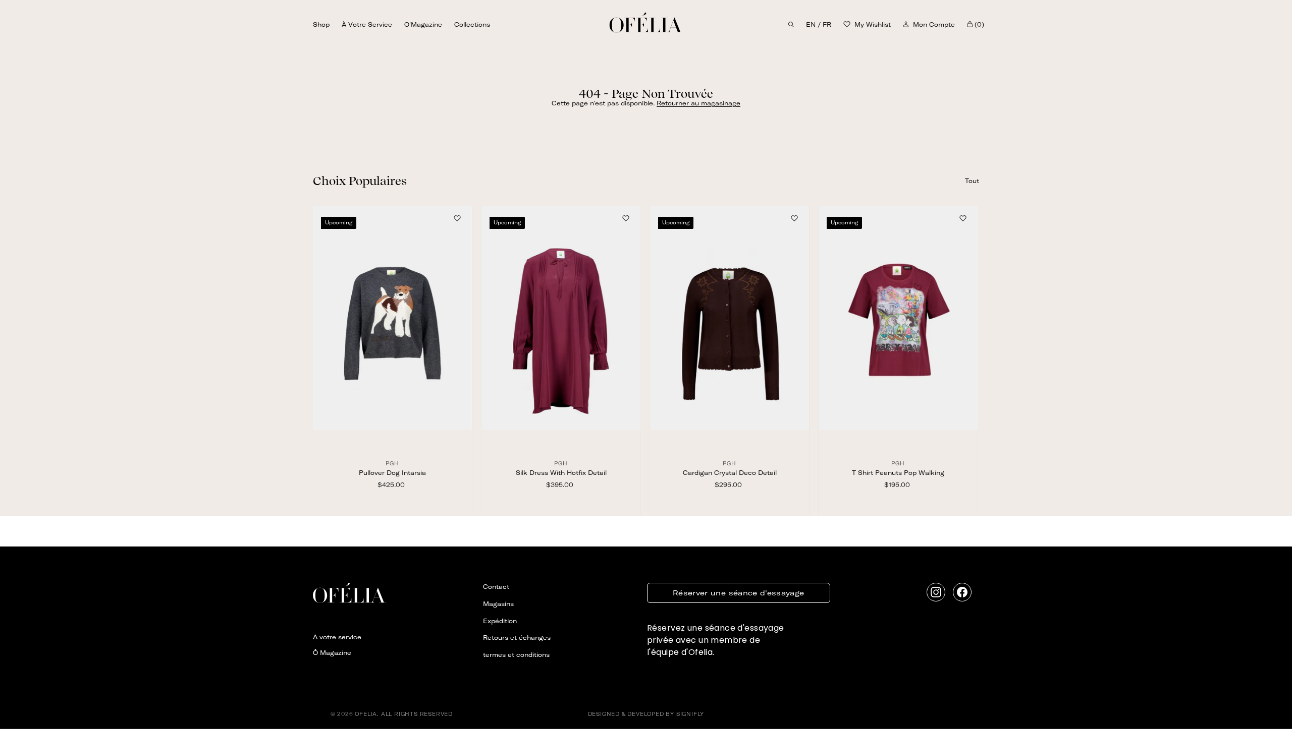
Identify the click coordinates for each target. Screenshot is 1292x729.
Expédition (500, 621)
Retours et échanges (517, 637)
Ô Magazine (332, 652)
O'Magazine (423, 24)
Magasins (498, 604)
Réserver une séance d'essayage (738, 592)
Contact (496, 586)
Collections (472, 24)
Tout (972, 181)
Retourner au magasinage (698, 103)
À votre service (367, 24)
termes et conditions (516, 654)
